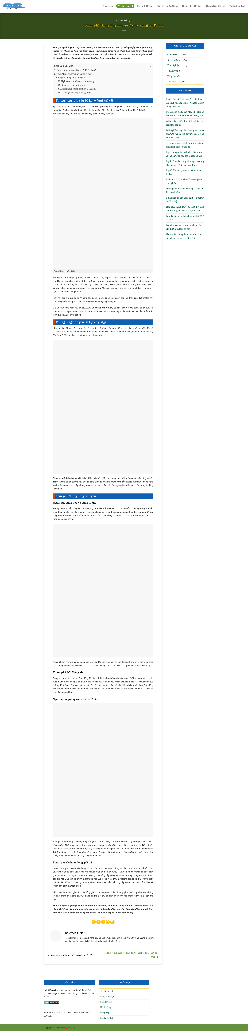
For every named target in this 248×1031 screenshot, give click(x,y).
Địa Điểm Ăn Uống (167, 6)
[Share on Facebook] (94, 922)
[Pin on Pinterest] (108, 922)
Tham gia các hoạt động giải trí (76, 92)
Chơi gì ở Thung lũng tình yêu (70, 77)
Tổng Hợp (172, 76)
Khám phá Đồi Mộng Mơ (73, 85)
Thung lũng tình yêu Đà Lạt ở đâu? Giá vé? (76, 70)
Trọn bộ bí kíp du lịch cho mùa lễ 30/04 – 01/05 (185, 218)
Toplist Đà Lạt (237, 6)
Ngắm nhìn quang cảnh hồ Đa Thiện (78, 88)
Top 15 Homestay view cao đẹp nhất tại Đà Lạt (185, 172)
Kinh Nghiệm (173, 65)
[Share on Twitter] (98, 922)
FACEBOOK (48, 1012)
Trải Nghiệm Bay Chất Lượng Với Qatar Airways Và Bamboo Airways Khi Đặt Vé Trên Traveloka (185, 134)
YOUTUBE (48, 1016)
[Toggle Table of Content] (147, 66)
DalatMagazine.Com (67, 1027)
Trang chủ (108, 6)
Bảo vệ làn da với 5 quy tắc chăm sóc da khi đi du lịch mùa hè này (185, 227)
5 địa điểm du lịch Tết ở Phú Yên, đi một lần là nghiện (185, 199)
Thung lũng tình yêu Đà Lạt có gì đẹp (73, 74)
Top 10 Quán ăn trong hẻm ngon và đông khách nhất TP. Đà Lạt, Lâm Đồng (185, 163)
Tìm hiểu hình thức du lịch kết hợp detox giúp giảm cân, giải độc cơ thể (185, 209)
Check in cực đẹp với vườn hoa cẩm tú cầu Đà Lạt (73, 955)
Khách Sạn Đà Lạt (215, 6)
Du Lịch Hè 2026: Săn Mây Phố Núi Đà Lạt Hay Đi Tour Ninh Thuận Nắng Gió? (185, 114)
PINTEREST (84, 1012)
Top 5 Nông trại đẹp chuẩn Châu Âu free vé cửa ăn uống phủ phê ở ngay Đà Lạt (185, 154)
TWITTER (59, 1012)
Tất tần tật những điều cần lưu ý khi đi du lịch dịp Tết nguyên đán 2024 (185, 236)
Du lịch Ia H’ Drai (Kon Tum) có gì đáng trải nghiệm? (185, 181)
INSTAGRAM (71, 1012)
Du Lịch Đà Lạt (145, 6)
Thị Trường (172, 70)
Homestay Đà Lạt (192, 6)
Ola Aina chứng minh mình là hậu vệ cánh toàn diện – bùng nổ (185, 145)
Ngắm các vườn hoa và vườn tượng (77, 81)
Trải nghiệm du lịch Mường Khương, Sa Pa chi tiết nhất (185, 190)
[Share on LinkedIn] (112, 922)
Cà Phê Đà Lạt (125, 6)
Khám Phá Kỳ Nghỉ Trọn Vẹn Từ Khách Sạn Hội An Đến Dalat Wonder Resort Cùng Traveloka (185, 103)
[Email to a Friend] (103, 922)
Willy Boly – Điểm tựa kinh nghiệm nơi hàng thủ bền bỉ (185, 123)
